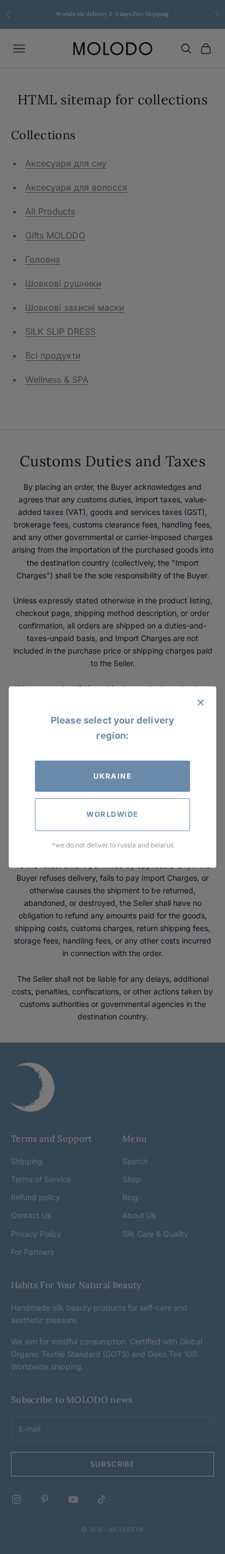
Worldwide (112, 814)
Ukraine (112, 776)
